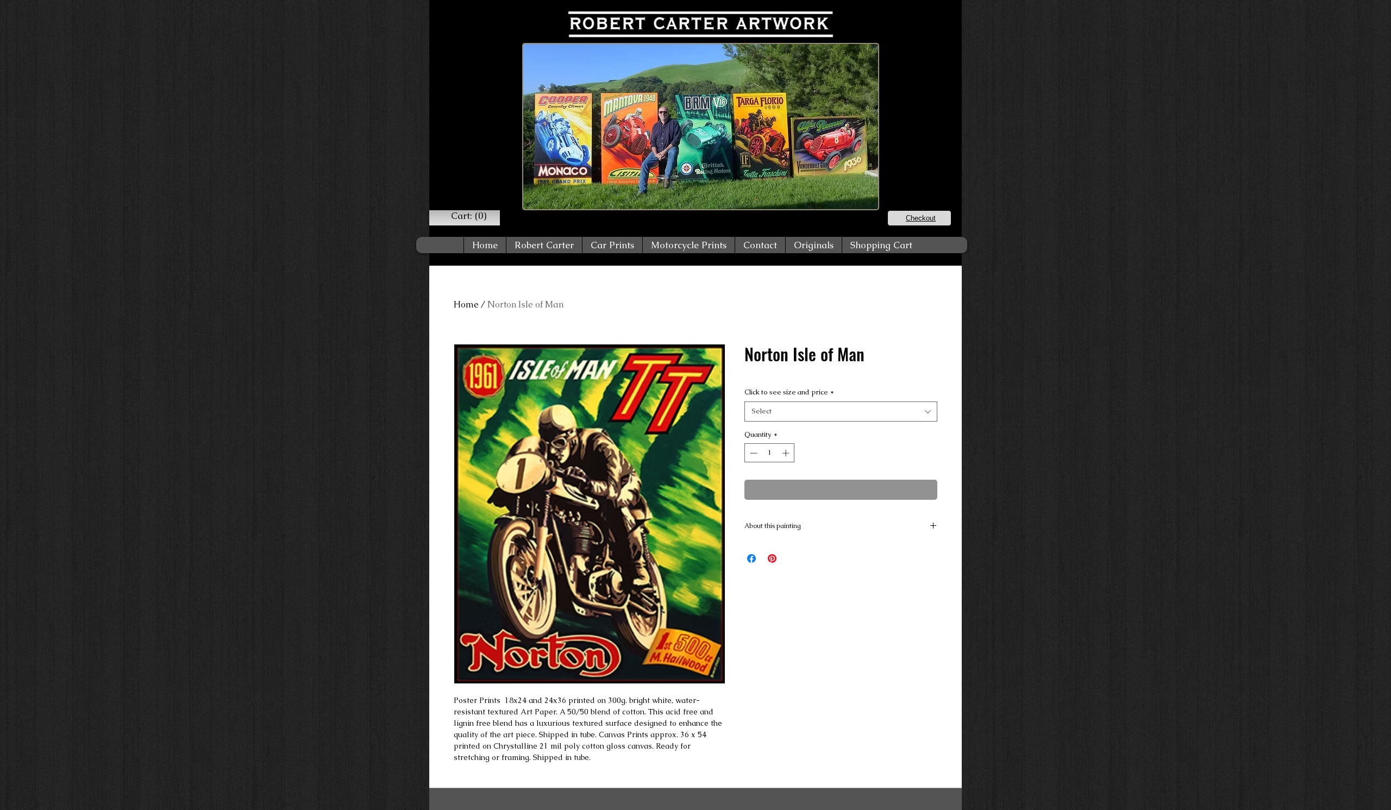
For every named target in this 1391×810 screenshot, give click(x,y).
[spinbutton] (769, 453)
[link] (468, 215)
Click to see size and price (789, 392)
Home (466, 304)
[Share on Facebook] (751, 558)
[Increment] (786, 453)
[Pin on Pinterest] (772, 558)
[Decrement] (752, 453)
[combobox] (840, 411)
